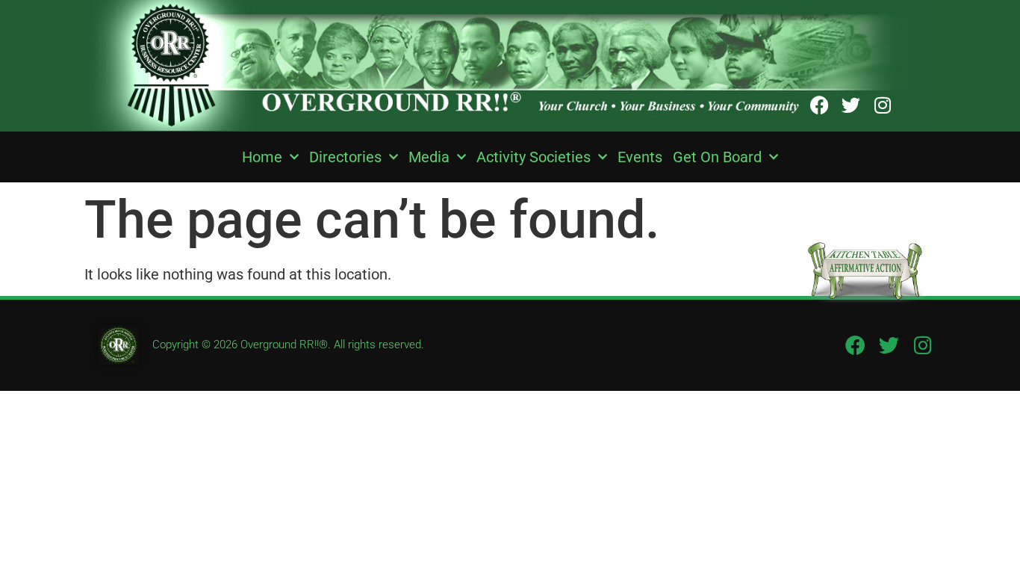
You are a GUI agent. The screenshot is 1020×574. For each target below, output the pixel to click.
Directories (345, 157)
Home (262, 157)
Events (640, 157)
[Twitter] (851, 105)
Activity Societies (533, 157)
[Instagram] (882, 105)
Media (429, 157)
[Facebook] (819, 105)
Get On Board (717, 157)
